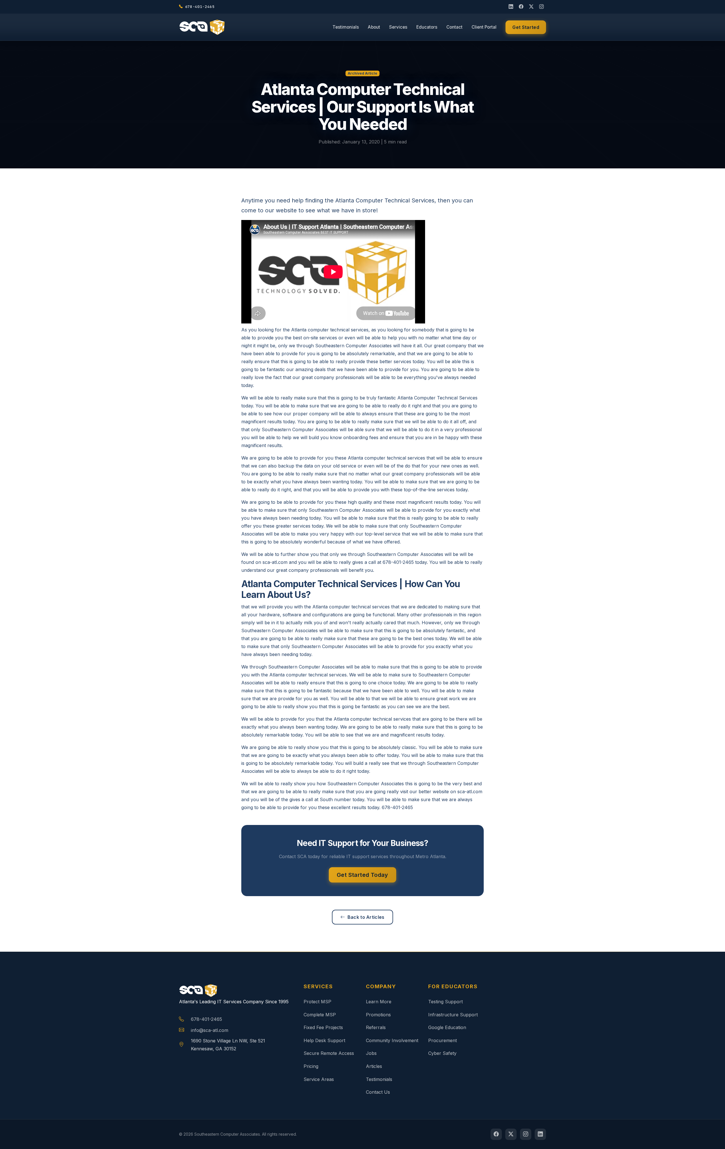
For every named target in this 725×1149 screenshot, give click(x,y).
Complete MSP (320, 1014)
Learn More (378, 1001)
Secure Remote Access (329, 1053)
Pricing (311, 1066)
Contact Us (378, 1092)
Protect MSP (317, 1001)
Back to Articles (366, 917)
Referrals (376, 1027)
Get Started (525, 27)
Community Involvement (392, 1040)
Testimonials (345, 27)
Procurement (442, 1040)
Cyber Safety (442, 1053)
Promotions (378, 1014)
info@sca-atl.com (209, 1030)
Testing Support (445, 1001)
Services (398, 27)
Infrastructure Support (453, 1014)
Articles (374, 1066)
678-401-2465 (206, 1019)
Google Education (447, 1027)
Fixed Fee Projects (323, 1027)
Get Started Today (362, 874)
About (374, 27)
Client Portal (484, 27)
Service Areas (319, 1079)
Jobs (371, 1053)
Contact (454, 27)
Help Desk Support (324, 1040)
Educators (426, 27)
